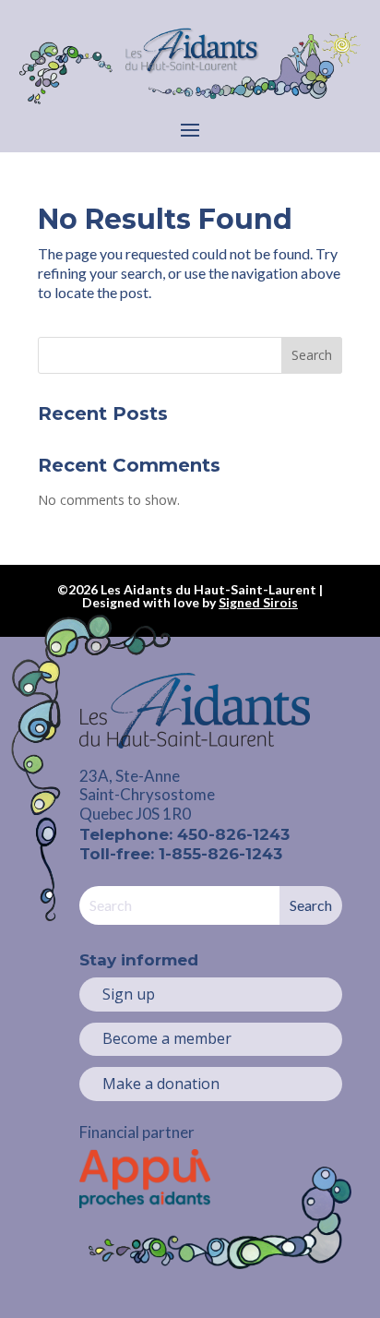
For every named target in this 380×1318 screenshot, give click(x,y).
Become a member (167, 1038)
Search (311, 355)
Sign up (128, 994)
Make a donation (161, 1083)
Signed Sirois (258, 602)
